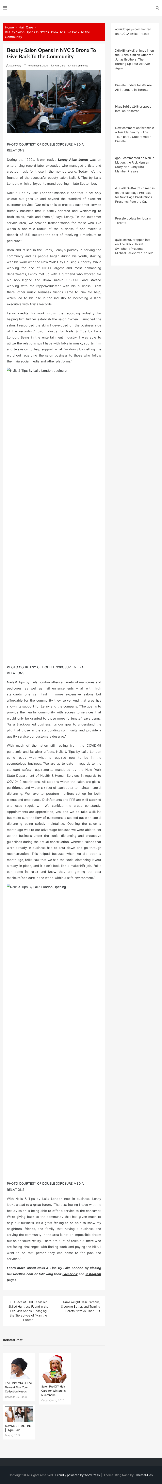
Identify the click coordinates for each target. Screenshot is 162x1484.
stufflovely (15, 65)
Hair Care (60, 65)
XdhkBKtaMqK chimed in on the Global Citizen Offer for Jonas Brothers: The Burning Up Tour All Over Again (134, 59)
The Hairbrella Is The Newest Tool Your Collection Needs (18, 1387)
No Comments (80, 65)
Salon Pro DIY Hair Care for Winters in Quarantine (53, 1391)
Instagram (93, 1274)
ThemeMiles (144, 1475)
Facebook (69, 1274)
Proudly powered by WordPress (78, 1475)
